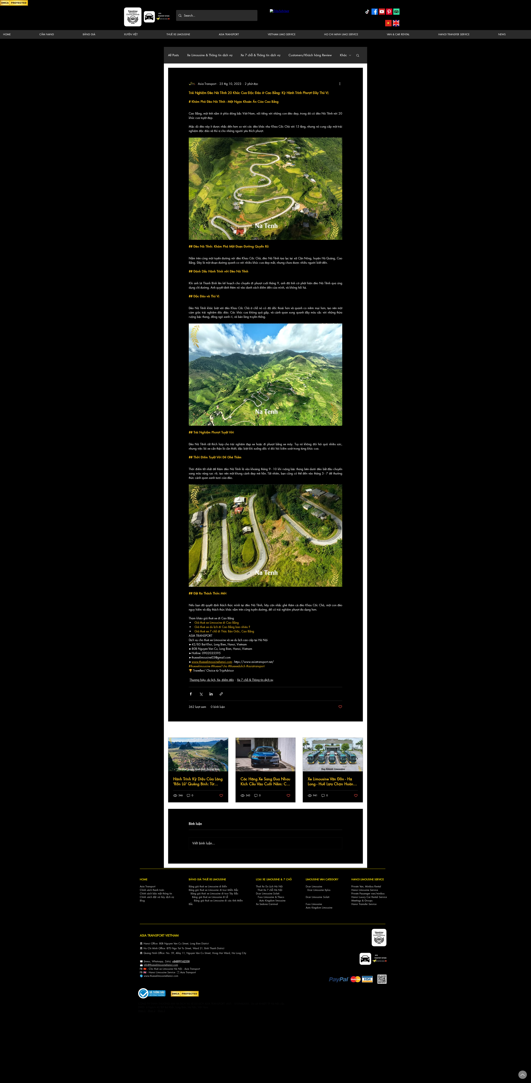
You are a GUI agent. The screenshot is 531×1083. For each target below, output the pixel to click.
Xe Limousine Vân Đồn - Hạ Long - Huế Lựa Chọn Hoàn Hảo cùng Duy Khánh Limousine (330, 781)
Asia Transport (147, 886)
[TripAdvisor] (396, 12)
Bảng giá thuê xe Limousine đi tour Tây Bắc (214, 893)
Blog (142, 900)
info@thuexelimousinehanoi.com (161, 965)
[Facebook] (374, 12)
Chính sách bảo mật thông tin (156, 893)
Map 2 (151, 1010)
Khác (343, 55)
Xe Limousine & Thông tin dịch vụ (209, 55)
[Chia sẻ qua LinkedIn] (211, 694)
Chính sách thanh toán (152, 890)
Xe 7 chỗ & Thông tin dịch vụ (260, 55)
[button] (57, 34)
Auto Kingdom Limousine (319, 907)
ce (174, 972)
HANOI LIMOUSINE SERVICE (367, 879)
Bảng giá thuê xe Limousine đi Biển (208, 886)
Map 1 (142, 1010)
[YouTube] (382, 12)
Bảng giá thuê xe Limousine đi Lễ (210, 897)
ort (198, 969)
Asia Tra (184, 972)
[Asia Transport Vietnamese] (388, 23)
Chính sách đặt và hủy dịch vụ (157, 897)
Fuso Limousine (266, 897)
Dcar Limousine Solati (267, 893)
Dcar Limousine (314, 886)
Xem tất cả (356, 730)
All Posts (173, 55)
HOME (143, 879)
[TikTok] (367, 12)
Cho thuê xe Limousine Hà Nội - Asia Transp (173, 969)
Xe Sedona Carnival (267, 904)
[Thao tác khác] (339, 83)
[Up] (522, 1075)
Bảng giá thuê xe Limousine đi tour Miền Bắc (213, 890)
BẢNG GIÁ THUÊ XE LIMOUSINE (207, 879)
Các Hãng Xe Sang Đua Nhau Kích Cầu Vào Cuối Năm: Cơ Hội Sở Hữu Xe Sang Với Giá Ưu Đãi (265, 781)
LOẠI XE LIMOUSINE (268, 879)
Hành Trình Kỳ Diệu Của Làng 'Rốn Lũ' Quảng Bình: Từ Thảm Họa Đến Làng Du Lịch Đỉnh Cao (198, 781)
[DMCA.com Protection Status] (14, 5)
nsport (192, 972)
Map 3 (161, 1010)
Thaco (281, 897)
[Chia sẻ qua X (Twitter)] (201, 694)
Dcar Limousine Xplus (318, 890)
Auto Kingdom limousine (272, 900)
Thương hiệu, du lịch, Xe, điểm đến (212, 680)
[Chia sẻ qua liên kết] (221, 694)
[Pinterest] (389, 12)
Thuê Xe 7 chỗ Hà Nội (270, 890)
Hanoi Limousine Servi (161, 972)
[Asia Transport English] (396, 23)
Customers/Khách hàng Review (310, 55)
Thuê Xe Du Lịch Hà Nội (269, 886)
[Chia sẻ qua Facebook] (191, 694)
